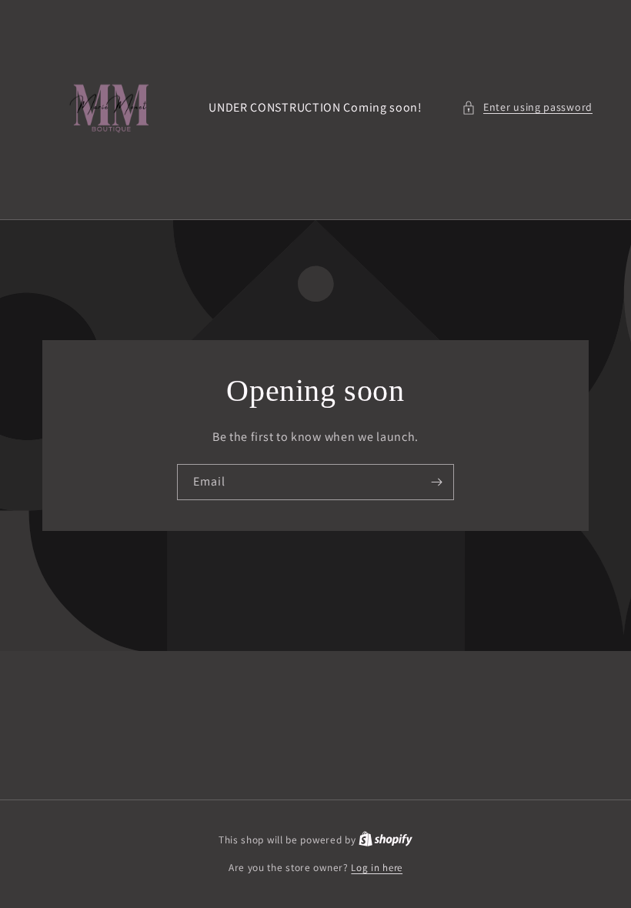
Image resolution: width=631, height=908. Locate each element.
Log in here (376, 867)
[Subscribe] (436, 482)
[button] (527, 107)
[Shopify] (385, 839)
